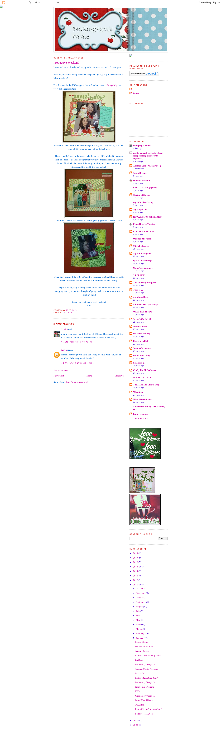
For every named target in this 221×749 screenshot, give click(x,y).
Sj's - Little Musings (142, 260)
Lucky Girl (140, 673)
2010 (135, 720)
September (141, 602)
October (140, 597)
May (138, 619)
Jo (131, 89)
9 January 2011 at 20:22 (77, 342)
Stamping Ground (142, 145)
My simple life (140, 209)
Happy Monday (142, 641)
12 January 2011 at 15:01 (77, 362)
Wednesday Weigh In (145, 664)
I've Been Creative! (144, 646)
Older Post (119, 375)
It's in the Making (141, 333)
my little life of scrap (143, 202)
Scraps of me (139, 362)
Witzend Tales (140, 326)
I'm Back (139, 659)
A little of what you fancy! (145, 304)
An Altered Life (140, 297)
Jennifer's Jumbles (142, 348)
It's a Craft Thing (141, 355)
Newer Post (59, 375)
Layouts (67, 313)
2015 (135, 566)
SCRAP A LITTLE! (142, 377)
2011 (135, 584)
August (139, 606)
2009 (135, 724)
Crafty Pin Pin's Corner (144, 370)
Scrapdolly (112, 85)
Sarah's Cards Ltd (142, 319)
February (140, 633)
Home (89, 375)
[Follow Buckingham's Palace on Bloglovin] (144, 75)
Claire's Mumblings (142, 267)
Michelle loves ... (141, 245)
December (141, 588)
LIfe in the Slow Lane (143, 231)
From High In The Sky (144, 224)
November (141, 593)
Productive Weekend (144, 686)
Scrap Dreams (140, 172)
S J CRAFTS (139, 275)
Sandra (64, 329)
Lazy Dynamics (140, 413)
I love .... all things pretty (145, 187)
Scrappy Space (142, 650)
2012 (135, 580)
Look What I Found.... (145, 700)
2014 (135, 571)
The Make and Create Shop (146, 384)
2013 (135, 575)
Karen (64, 349)
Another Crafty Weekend (146, 668)
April (138, 624)
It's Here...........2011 (144, 713)
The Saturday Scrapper (144, 282)
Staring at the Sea (141, 194)
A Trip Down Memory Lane (148, 655)
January (140, 637)
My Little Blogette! (142, 253)
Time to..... (138, 289)
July (138, 611)
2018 (135, 553)
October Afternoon (142, 238)
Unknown (135, 93)
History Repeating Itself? (146, 677)
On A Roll (140, 704)
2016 (135, 562)
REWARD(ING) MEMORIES (147, 216)
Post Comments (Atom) (77, 382)
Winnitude (138, 392)
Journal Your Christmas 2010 (148, 709)
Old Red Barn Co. (141, 180)
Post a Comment (61, 370)
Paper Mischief (140, 340)
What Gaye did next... (143, 399)
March (139, 628)
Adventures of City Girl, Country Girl (149, 408)
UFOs (137, 691)
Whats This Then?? (142, 311)
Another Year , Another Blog (147, 165)
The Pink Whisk (141, 418)
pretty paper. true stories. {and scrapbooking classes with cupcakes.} (147, 155)
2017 (135, 557)
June (138, 615)
